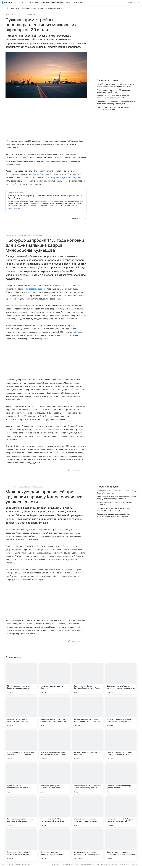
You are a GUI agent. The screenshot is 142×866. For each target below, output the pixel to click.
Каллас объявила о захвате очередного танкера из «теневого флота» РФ (113, 97)
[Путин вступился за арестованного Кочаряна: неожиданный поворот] (21, 778)
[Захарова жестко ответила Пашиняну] (54, 678)
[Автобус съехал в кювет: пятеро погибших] (87, 745)
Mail (3, 864)
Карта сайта (134, 864)
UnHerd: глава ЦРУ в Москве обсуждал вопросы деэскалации (113, 108)
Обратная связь (124, 864)
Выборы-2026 (14, 8)
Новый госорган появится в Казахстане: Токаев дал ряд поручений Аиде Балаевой (116, 498)
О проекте (55, 864)
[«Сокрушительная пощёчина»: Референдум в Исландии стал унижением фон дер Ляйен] (120, 712)
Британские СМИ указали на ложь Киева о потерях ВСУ (114, 503)
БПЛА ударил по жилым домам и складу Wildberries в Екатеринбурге (114, 509)
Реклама (17, 864)
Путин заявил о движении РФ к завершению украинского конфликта (115, 91)
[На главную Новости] (10, 2)
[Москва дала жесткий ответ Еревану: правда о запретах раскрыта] (21, 678)
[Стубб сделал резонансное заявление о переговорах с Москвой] (87, 811)
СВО (42, 8)
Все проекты (26, 864)
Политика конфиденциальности (89, 864)
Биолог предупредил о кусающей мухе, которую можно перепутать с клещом (113, 515)
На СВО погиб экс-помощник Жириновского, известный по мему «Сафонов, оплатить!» (115, 85)
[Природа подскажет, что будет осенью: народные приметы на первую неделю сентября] (54, 712)
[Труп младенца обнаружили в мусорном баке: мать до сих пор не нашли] (54, 745)
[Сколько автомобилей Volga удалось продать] (120, 778)
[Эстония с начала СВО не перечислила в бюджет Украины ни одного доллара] (54, 811)
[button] (46, 75)
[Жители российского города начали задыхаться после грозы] (87, 712)
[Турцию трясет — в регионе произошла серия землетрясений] (120, 845)
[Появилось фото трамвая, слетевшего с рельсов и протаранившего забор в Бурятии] (54, 778)
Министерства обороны (35, 289)
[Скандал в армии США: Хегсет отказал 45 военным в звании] (120, 745)
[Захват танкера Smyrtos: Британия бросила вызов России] (87, 678)
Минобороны (76, 332)
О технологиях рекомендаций (69, 864)
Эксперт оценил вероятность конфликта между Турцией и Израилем (116, 492)
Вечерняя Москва (24, 235)
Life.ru (20, 14)
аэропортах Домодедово (63, 177)
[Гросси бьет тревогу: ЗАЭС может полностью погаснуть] (21, 845)
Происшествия (30, 14)
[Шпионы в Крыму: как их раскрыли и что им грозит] (21, 712)
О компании (9, 864)
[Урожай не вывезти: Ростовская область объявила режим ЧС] (21, 745)
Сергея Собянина (41, 174)
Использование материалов (109, 864)
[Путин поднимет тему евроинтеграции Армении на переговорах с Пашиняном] (54, 845)
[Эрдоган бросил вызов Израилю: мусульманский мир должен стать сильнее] (87, 778)
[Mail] (3, 2)
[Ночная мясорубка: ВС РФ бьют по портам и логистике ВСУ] (120, 811)
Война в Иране (30, 8)
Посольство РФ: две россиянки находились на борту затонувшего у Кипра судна (116, 103)
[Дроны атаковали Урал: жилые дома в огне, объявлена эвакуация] (21, 811)
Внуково (80, 177)
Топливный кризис (55, 8)
